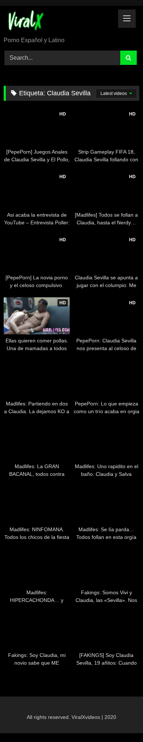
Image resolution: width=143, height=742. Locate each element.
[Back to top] (120, 720)
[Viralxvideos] (59, 22)
